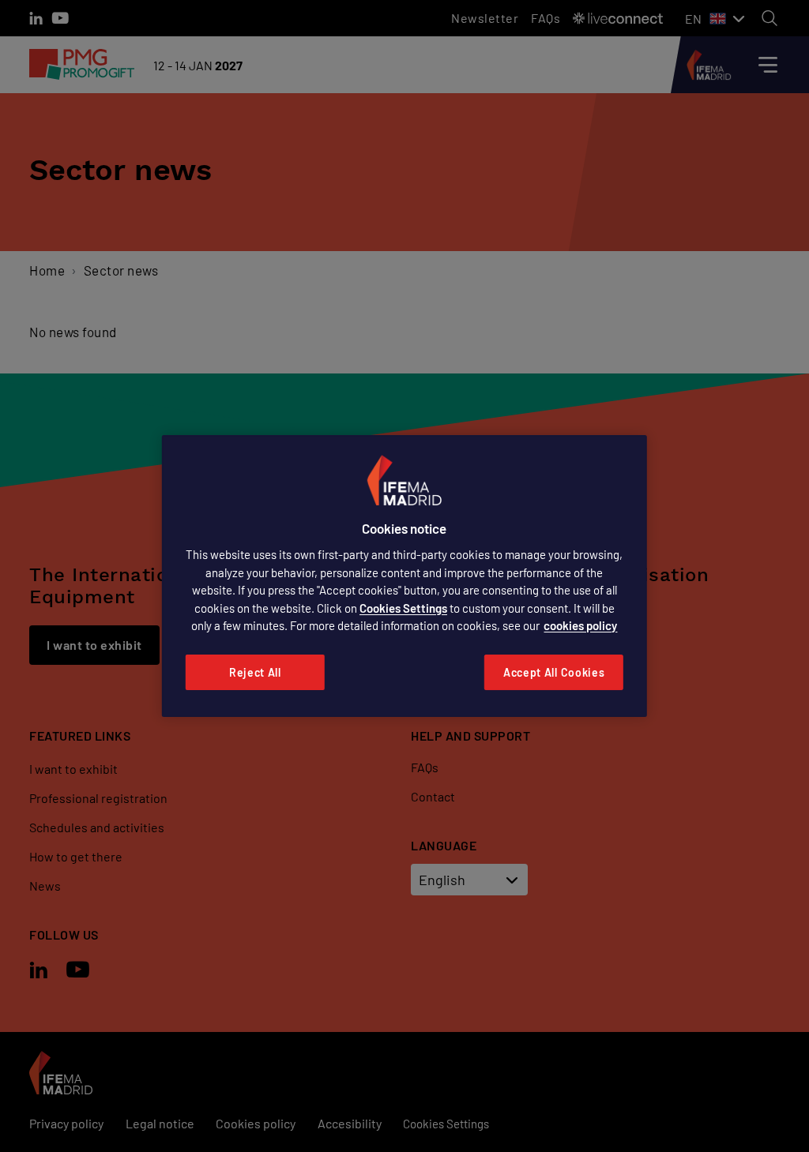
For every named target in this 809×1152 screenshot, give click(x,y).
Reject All (255, 672)
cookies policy (580, 625)
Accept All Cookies (554, 672)
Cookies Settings (403, 608)
